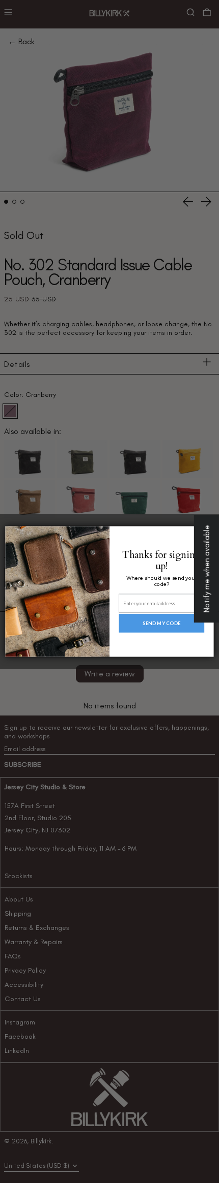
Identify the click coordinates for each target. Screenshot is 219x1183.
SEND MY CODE (162, 623)
